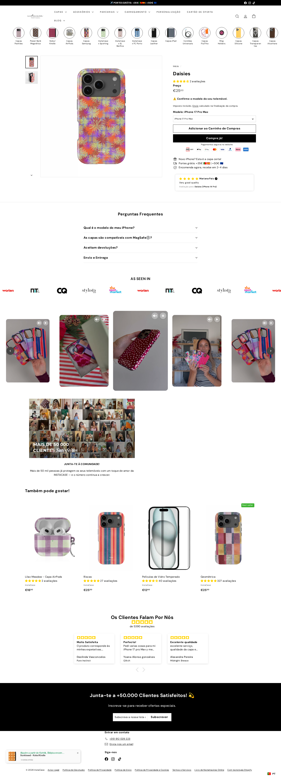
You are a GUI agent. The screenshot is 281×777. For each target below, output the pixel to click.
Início (176, 66)
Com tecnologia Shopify (239, 770)
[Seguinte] (31, 174)
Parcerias (108, 12)
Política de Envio (123, 770)
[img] (142, 622)
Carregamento (136, 12)
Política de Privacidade (99, 770)
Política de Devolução (74, 770)
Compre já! (214, 138)
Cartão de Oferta (200, 12)
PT (273, 773)
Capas (59, 12)
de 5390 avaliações (142, 626)
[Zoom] (101, 116)
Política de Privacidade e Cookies (152, 770)
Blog (58, 20)
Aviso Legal (53, 770)
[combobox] (271, 773)
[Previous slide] (10, 351)
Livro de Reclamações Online (209, 770)
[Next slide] (270, 351)
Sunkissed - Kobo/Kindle (32, 755)
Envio (195, 106)
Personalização (169, 12)
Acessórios (82, 12)
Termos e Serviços (181, 770)
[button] (214, 182)
